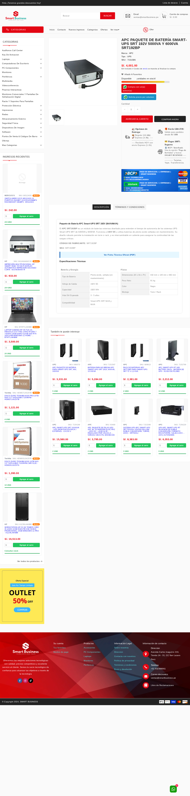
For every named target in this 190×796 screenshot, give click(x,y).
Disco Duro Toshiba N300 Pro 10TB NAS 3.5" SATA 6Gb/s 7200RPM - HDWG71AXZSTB (22, 397)
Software (6, 132)
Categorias (92, 30)
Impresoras (7, 110)
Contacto (61, 30)
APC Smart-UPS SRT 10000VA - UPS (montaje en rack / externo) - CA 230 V (65, 429)
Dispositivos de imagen (13, 127)
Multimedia (7, 81)
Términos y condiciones (125, 665)
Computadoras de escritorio (15, 63)
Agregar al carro (26, 216)
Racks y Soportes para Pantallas (17, 101)
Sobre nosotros (121, 648)
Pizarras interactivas (12, 90)
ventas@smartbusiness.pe (163, 678)
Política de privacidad (124, 660)
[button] (23, 29)
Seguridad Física (10, 123)
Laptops (6, 59)
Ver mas (114, 30)
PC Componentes (10, 68)
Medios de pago (61, 652)
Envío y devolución (123, 669)
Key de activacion (10, 55)
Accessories (89, 648)
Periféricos (7, 77)
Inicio (52, 30)
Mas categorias (9, 145)
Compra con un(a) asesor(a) (134, 89)
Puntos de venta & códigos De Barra (19, 136)
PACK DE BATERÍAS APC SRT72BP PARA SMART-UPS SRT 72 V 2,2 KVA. (135, 369)
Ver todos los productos (28, 561)
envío (145, 69)
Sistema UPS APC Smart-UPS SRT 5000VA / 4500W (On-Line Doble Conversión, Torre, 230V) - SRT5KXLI (136, 430)
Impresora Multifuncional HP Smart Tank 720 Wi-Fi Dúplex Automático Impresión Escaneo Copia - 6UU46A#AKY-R (20, 267)
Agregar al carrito (137, 119)
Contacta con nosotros (125, 656)
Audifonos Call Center (12, 50)
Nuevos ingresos (77, 30)
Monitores (7, 72)
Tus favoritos (59, 648)
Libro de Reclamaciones (162, 685)
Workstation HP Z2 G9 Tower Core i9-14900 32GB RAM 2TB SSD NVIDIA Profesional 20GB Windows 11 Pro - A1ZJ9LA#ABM (22, 530)
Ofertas (104, 30)
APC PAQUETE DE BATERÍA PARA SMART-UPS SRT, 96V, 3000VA (64, 369)
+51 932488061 (158, 669)
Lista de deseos (170, 3)
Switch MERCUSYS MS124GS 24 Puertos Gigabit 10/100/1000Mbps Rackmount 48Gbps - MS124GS (21, 200)
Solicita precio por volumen (141, 97)
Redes (5, 114)
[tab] (22, 50)
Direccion (118, 652)
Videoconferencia (10, 85)
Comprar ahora (170, 119)
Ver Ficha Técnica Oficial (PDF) (119, 255)
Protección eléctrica (11, 106)
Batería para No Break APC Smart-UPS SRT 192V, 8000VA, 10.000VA (101, 369)
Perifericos (89, 665)
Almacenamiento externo (14, 119)
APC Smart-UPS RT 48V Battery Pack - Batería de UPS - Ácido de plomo (171, 369)
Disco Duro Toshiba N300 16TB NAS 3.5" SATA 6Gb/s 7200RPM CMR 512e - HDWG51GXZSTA (21, 463)
